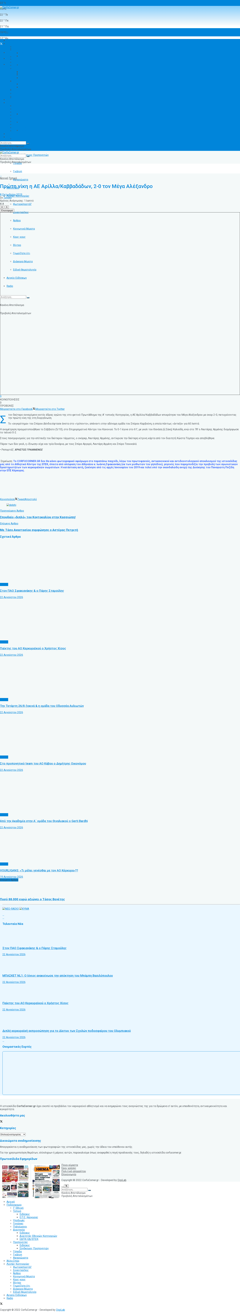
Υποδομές (19, 59)
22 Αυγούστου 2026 (11, 597)
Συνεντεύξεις (21, 109)
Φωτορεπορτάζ (22, 204)
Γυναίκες (18, 62)
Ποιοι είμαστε (69, 1165)
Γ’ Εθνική (18, 46)
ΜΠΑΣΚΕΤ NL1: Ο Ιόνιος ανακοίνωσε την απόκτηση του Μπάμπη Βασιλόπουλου (57, 975)
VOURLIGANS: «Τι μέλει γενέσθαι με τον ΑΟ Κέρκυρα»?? (39, 870)
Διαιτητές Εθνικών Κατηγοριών (38, 122)
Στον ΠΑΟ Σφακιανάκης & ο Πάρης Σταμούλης (32, 591)
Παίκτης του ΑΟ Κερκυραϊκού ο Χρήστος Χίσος (33, 648)
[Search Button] (28, 297)
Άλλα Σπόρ (13, 99)
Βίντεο (17, 121)
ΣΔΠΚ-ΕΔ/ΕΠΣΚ (29, 77)
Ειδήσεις (25, 146)
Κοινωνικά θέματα (24, 115)
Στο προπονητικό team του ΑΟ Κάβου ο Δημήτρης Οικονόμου (43, 763)
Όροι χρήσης (68, 1168)
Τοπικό (17, 49)
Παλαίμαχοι (20, 65)
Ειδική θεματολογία (24, 130)
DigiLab (122, 1180)
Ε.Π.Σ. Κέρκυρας (29, 56)
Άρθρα (17, 112)
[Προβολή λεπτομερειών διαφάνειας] (11, 505)
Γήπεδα (17, 90)
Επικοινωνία (68, 1174)
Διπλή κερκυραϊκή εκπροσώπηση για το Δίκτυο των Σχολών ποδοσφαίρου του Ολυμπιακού (66, 1031)
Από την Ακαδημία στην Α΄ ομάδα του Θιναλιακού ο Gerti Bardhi (44, 821)
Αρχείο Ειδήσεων (17, 277)
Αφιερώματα (20, 179)
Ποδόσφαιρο (14, 43)
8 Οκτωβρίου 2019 (11, 194)
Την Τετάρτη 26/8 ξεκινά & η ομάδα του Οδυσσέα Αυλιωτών (42, 706)
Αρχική (11, 32)
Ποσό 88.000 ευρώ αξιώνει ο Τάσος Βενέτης (32, 899)
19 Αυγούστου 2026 (11, 876)
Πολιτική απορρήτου (73, 1171)
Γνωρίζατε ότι (21, 124)
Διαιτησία (19, 68)
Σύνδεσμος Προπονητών (34, 155)
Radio (10, 286)
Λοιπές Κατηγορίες (18, 102)
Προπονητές (20, 138)
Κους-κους (19, 118)
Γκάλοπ (17, 171)
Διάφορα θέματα (23, 127)
